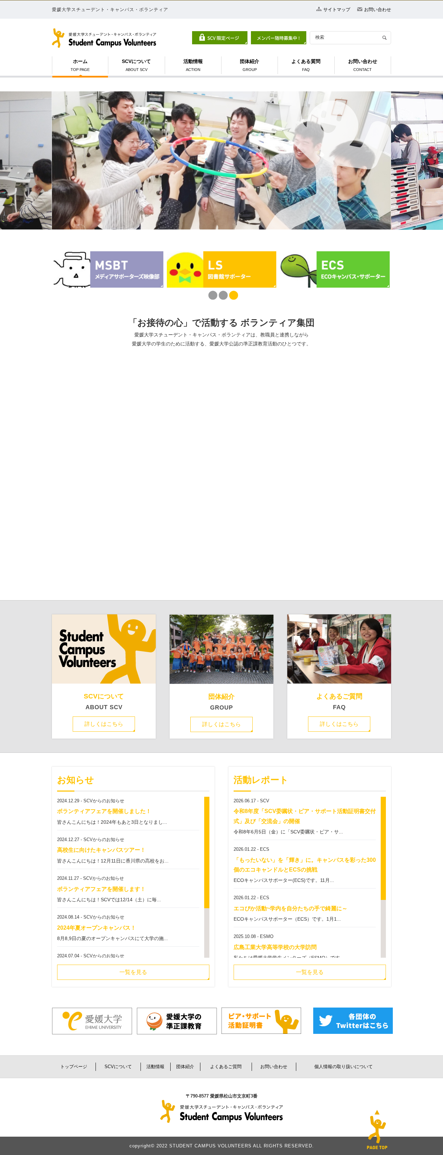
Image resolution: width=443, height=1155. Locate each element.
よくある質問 (305, 65)
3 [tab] (231, 295)
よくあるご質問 (339, 696)
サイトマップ (336, 9)
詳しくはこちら (103, 724)
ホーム (80, 65)
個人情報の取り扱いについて (343, 1066)
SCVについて (136, 65)
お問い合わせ (377, 9)
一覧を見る (133, 972)
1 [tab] (211, 295)
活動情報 (193, 65)
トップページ (73, 1066)
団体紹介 (249, 65)
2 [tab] (221, 295)
